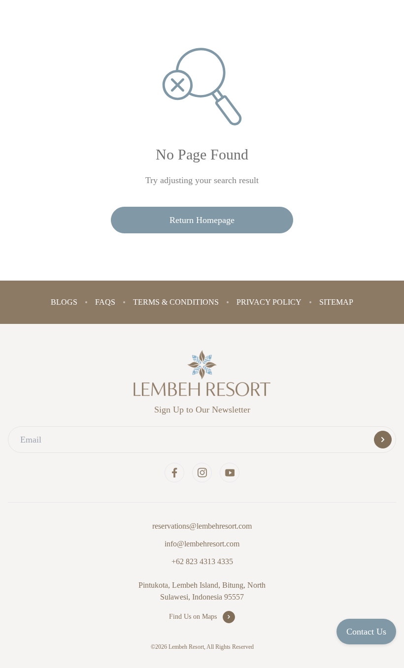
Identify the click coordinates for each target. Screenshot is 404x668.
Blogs (69, 302)
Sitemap (330, 302)
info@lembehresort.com (202, 543)
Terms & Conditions (177, 302)
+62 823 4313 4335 (202, 561)
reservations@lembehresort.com (202, 526)
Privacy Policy (266, 302)
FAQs (109, 302)
